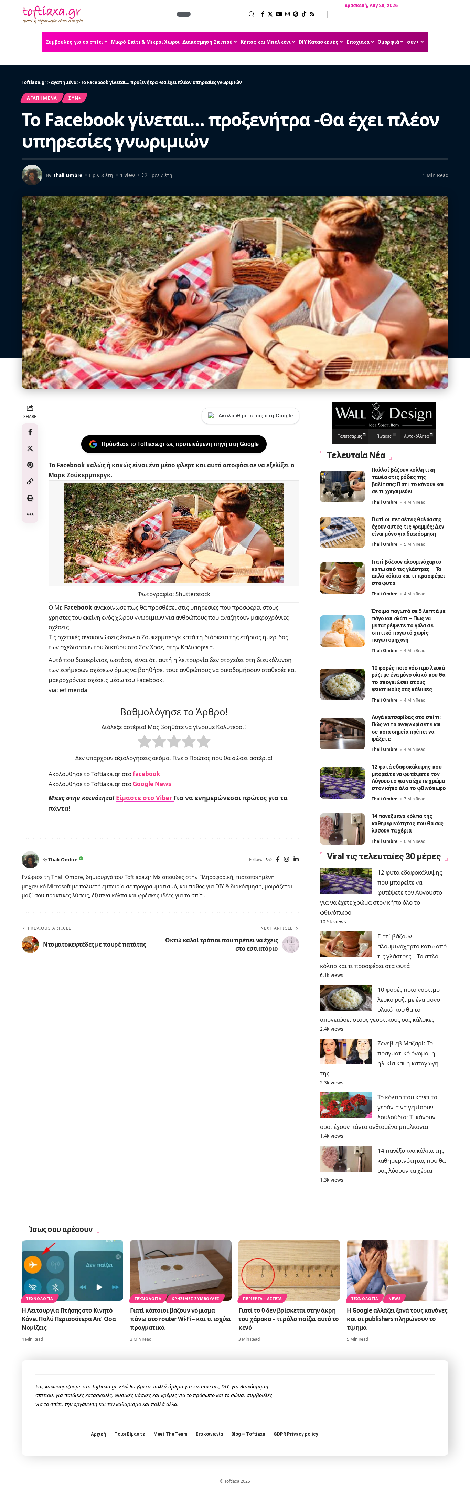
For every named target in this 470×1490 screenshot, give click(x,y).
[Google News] (279, 14)
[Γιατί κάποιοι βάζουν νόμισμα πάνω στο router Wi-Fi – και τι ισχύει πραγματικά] (181, 1270)
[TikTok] (304, 14)
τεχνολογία (39, 1298)
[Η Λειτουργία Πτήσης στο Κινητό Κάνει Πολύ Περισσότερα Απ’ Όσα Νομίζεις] (72, 1270)
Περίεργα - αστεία (262, 1298)
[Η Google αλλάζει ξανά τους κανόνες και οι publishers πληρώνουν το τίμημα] (397, 1270)
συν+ (74, 98)
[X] (270, 14)
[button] (223, 14)
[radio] (144, 743)
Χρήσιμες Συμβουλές (196, 1298)
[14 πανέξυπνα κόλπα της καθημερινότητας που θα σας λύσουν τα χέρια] (342, 829)
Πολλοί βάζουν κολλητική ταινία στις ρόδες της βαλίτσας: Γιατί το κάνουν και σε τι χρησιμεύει (408, 480)
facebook (146, 774)
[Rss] (312, 14)
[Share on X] (30, 448)
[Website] (269, 860)
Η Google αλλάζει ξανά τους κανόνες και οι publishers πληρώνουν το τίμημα (397, 1318)
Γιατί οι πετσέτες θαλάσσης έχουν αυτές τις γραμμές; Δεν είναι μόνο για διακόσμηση (408, 526)
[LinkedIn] (296, 860)
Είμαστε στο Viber (145, 798)
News (394, 1298)
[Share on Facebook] (30, 431)
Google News (152, 784)
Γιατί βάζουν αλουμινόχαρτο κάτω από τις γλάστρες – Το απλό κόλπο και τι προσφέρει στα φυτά (408, 572)
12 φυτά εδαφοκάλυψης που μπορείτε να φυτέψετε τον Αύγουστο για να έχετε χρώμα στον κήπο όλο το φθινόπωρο (409, 778)
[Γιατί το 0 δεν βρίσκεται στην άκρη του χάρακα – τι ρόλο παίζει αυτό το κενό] (289, 1270)
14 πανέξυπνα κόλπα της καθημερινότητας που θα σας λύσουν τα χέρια (408, 823)
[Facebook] (262, 14)
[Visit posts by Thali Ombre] (30, 859)
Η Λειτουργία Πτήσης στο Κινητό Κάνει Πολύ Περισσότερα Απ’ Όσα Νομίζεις (69, 1318)
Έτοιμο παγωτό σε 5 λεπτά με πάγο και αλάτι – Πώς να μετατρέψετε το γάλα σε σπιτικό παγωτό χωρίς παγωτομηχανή (409, 625)
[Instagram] (287, 14)
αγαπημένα (42, 98)
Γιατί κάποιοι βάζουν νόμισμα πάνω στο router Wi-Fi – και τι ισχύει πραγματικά (180, 1318)
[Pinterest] (295, 14)
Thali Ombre (67, 175)
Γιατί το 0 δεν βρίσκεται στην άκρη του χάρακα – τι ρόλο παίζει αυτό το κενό (288, 1318)
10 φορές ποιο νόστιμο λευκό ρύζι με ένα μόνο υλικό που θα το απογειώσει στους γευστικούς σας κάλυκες (408, 679)
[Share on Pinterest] (30, 465)
